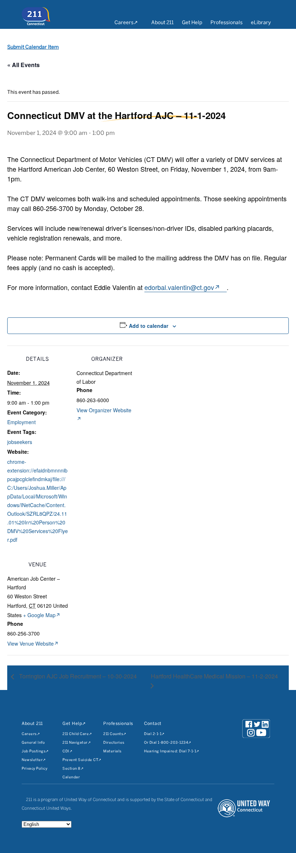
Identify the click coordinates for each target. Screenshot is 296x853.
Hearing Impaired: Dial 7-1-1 (170, 751)
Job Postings (33, 751)
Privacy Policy (34, 768)
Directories (114, 742)
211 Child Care (75, 734)
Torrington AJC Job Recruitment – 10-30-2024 (77, 676)
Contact (153, 724)
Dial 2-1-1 (152, 734)
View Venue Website (30, 643)
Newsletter (32, 760)
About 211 (162, 23)
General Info (33, 742)
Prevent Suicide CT (80, 760)
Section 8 (71, 768)
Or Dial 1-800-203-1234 (166, 742)
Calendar (71, 777)
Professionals (226, 23)
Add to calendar (148, 325)
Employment (21, 422)
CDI (65, 751)
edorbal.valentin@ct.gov (179, 287)
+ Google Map (39, 615)
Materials (112, 751)
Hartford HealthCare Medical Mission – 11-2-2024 (214, 676)
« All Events (23, 65)
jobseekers (19, 441)
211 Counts (113, 734)
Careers (124, 23)
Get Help (192, 23)
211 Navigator (75, 742)
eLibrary (261, 23)
